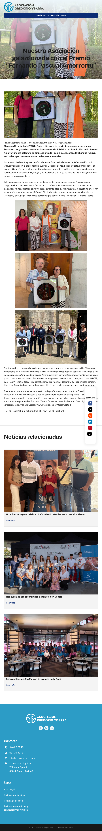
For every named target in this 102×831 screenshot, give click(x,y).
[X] (90, 409)
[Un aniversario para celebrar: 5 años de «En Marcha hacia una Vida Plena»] (51, 451)
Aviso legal (9, 789)
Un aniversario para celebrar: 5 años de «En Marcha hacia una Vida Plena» (45, 514)
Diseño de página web (44, 827)
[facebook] (41, 728)
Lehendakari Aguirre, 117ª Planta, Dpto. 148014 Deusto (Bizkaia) (21, 767)
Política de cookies (13, 800)
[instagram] (46, 728)
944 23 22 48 (16, 747)
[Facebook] (90, 403)
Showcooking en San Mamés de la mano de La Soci (33, 679)
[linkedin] (52, 728)
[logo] (24, 3)
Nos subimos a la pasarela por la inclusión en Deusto (34, 596)
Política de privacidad (15, 795)
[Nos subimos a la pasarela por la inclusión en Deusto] (51, 533)
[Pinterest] (90, 428)
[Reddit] (90, 415)
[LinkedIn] (90, 421)
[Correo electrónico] (89, 434)
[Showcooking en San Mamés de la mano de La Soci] (51, 616)
